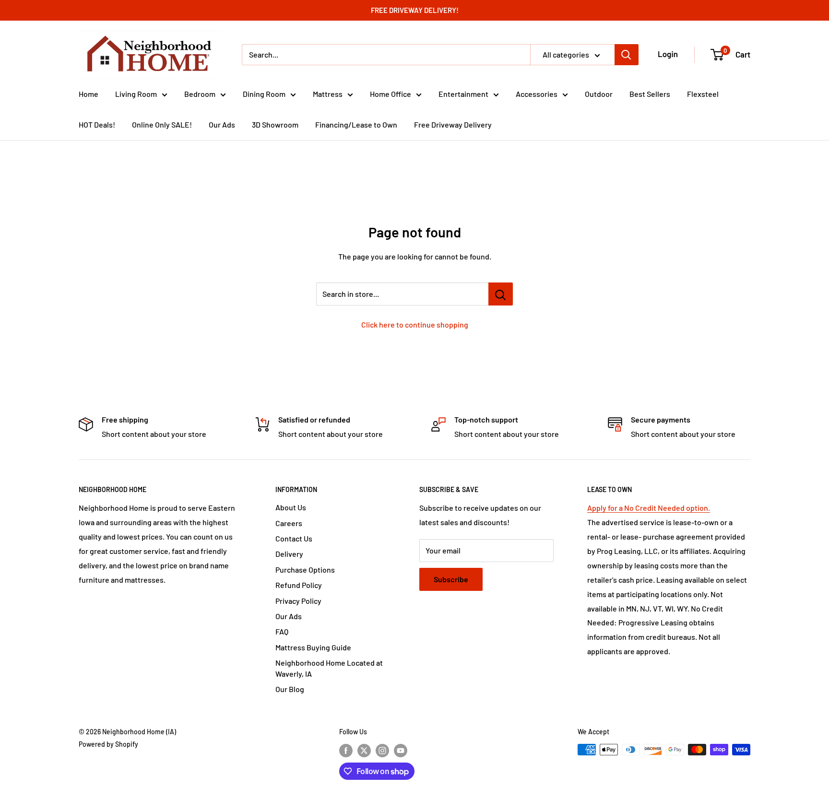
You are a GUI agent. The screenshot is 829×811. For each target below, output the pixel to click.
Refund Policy (298, 584)
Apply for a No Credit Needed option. (648, 507)
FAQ (281, 631)
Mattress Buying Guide (313, 647)
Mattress (328, 93)
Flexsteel (703, 93)
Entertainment (463, 93)
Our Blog (289, 688)
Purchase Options (305, 569)
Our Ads (222, 124)
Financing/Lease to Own (356, 124)
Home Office (390, 93)
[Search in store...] (500, 294)
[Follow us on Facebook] (346, 750)
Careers (288, 523)
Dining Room (264, 93)
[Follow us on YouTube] (400, 750)
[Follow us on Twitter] (364, 750)
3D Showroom (275, 124)
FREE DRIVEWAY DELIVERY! (415, 10)
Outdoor (599, 93)
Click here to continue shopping (414, 324)
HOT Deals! (97, 124)
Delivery (289, 553)
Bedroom (199, 93)
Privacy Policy (298, 600)
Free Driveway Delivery (453, 124)
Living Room (136, 93)
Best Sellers (649, 93)
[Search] (627, 54)
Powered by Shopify (108, 744)
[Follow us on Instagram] (382, 750)
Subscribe (451, 579)
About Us (290, 507)
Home (88, 93)
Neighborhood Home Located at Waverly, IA (329, 668)
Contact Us (293, 538)
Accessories (536, 93)
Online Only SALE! (162, 124)
